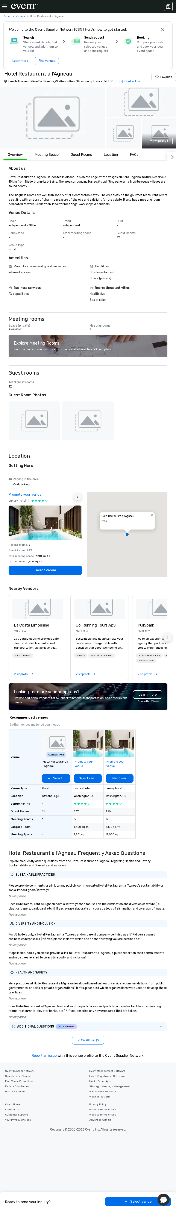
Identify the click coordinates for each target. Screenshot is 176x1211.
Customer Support (16, 1114)
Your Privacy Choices (18, 1119)
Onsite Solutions (15, 1091)
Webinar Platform (100, 1096)
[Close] (162, 29)
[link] (37, 609)
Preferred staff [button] (146, 660)
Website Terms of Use (102, 1114)
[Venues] (168, 6)
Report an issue (44, 1056)
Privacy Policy (97, 1104)
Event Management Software (107, 1070)
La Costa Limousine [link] (31, 625)
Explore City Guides (17, 1086)
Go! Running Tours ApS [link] (96, 625)
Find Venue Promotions (19, 1081)
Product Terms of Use (102, 1109)
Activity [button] (81, 655)
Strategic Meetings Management (109, 1086)
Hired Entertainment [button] (101, 655)
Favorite (166, 77)
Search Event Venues (18, 1076)
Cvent (7, 16)
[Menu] (4, 6)
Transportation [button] (22, 655)
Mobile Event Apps (100, 1081)
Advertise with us (100, 1119)
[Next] (171, 156)
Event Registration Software (107, 1076)
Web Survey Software (102, 1091)
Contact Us (12, 1109)
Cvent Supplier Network (19, 1070)
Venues (20, 16)
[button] (52, 117)
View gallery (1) (160, 141)
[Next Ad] (77, 496)
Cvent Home (12, 1104)
